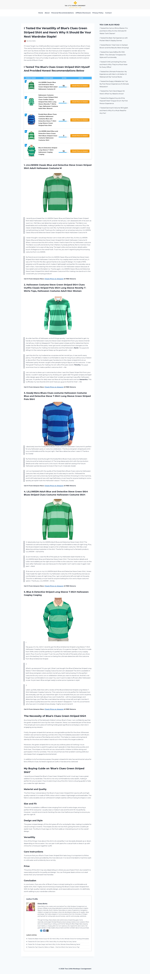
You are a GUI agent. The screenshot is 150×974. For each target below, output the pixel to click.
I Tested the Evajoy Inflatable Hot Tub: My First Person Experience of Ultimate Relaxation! (114, 83)
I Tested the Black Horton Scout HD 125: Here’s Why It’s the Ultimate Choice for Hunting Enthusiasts (58, 938)
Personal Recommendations (62, 13)
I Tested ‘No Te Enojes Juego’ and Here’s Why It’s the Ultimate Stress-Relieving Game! (53, 944)
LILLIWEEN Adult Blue (39, 491)
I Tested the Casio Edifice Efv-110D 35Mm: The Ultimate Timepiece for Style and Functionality (113, 54)
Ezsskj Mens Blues (36, 393)
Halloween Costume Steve (41, 284)
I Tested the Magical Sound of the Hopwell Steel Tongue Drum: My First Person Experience (114, 100)
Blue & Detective (35, 592)
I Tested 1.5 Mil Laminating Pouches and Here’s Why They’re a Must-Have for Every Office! (113, 64)
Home (40, 13)
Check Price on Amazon (80, 86)
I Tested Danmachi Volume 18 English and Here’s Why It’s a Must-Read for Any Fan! (114, 110)
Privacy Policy (97, 13)
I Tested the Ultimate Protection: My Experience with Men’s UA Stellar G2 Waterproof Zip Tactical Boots (113, 74)
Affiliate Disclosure (83, 13)
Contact (108, 13)
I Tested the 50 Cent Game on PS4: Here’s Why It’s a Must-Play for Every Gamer (51, 941)
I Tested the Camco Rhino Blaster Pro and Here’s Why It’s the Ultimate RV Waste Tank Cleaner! (114, 30)
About (47, 13)
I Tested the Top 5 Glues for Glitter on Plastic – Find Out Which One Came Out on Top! (53, 947)
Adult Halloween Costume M (46, 168)
